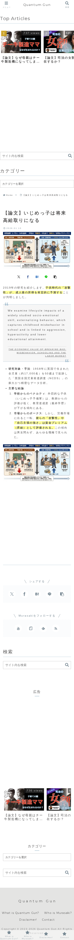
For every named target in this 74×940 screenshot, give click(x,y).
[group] (21, 48)
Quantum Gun (37, 5)
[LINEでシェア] (46, 277)
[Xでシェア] (19, 277)
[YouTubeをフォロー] (18, 628)
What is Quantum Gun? (20, 913)
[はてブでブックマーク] (37, 277)
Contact (48, 919)
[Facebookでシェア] (28, 277)
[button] (67, 48)
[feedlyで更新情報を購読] (43, 628)
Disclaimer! (28, 919)
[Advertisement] (37, 110)
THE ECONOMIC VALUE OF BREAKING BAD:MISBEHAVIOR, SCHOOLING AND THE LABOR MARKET (37, 352)
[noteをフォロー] (31, 628)
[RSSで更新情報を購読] (56, 628)
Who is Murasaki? (58, 913)
